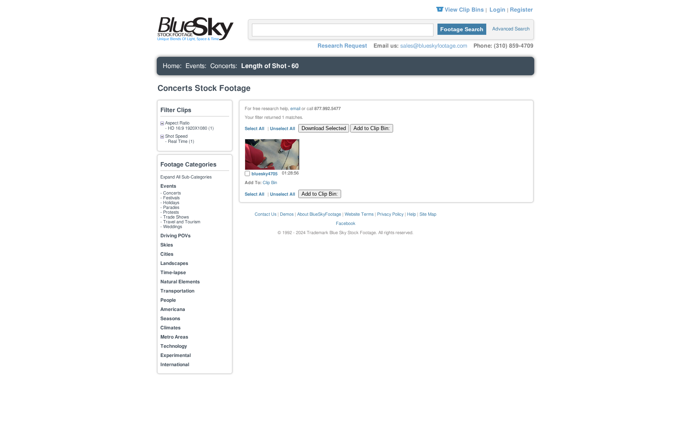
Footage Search (461, 29)
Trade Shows (176, 217)
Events (195, 66)
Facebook (345, 223)
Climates (170, 327)
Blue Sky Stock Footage (194, 28)
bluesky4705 (265, 174)
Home (171, 66)
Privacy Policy (390, 214)
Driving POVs (175, 235)
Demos (287, 214)
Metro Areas (174, 337)
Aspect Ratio (177, 123)
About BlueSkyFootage (319, 214)
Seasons (170, 318)
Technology (173, 346)
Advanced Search (510, 28)
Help (411, 214)
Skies (166, 245)
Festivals (171, 198)
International (174, 364)
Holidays (171, 202)
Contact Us (265, 214)
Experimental (175, 355)
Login (497, 10)
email (295, 108)
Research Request (342, 46)
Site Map (427, 214)
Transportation (177, 291)
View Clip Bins (464, 10)
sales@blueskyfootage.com (433, 46)
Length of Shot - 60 (270, 66)
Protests (171, 212)
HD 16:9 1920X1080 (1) (191, 128)
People (168, 300)
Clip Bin (270, 182)
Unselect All (282, 128)
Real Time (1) (181, 141)
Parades (171, 207)
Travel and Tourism (181, 222)
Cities (167, 254)
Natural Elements (180, 281)
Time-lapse (173, 272)
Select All (255, 128)
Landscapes (174, 263)
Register (521, 10)
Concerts (223, 66)
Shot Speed (176, 136)
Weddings (172, 227)
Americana (172, 309)
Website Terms (359, 214)
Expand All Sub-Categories (186, 177)
